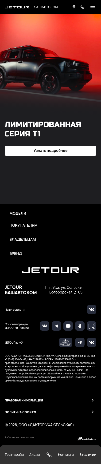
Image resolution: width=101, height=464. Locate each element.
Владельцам (22, 239)
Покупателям (23, 225)
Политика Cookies (20, 412)
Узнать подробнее (51, 150)
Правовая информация (24, 400)
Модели (17, 213)
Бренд (15, 253)
